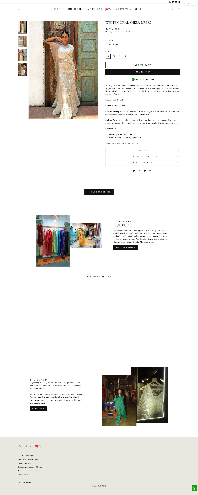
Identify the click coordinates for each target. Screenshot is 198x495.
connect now (144, 114)
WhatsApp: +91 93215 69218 (122, 134)
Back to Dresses (101, 192)
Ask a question (143, 163)
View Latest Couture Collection (30, 459)
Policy (20, 478)
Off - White (113, 44)
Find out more (125, 247)
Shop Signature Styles (26, 455)
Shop (57, 9)
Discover (38, 408)
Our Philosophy (24, 474)
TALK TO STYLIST (145, 79)
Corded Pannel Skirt (130, 143)
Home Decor (74, 9)
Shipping (108, 32)
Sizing (143, 151)
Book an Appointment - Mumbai (30, 467)
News (138, 9)
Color (109, 40)
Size (108, 52)
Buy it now (143, 72)
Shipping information (143, 157)
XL (126, 56)
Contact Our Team (25, 463)
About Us (122, 9)
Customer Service (24, 482)
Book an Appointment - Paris (29, 471)
